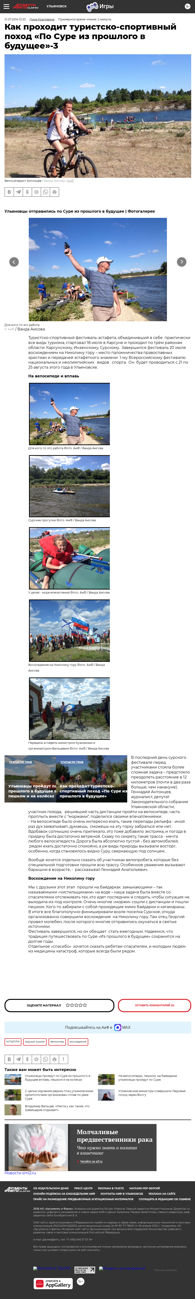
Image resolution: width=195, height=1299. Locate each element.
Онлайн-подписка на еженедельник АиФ (64, 1193)
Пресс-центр (83, 1188)
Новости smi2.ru (20, 1173)
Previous (14, 262)
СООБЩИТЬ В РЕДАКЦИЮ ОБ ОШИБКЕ (165, 1199)
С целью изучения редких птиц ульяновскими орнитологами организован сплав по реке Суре (59, 1094)
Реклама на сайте (162, 1193)
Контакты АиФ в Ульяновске (122, 1193)
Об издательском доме (51, 1188)
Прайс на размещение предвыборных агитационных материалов (83, 1199)
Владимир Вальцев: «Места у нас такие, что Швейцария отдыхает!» (57, 1108)
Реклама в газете (111, 1188)
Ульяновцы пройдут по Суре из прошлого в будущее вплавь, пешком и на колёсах (57, 1077)
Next (182, 262)
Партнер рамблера (165, 1270)
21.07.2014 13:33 (15, 19)
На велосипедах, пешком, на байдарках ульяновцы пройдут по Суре (147, 1077)
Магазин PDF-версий (144, 1188)
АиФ (70, 181)
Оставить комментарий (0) (154, 1005)
